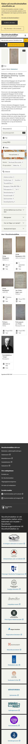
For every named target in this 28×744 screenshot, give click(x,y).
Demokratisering (8, 192)
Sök (26, 40)
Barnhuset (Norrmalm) (15, 162)
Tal (16, 189)
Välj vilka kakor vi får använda (12, 28)
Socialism (17, 180)
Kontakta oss (5, 474)
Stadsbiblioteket (5, 462)
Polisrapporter (8, 189)
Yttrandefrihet (8, 183)
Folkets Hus (16, 165)
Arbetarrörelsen (8, 177)
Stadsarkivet (14, 69)
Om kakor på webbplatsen (8, 485)
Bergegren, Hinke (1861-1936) (11, 186)
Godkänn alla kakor (9, 22)
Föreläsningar (7, 180)
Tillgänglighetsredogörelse (8, 481)
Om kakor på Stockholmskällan (10, 17)
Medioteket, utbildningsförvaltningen (11, 451)
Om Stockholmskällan (7, 478)
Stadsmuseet (5, 454)
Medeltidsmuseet (6, 458)
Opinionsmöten (8, 198)
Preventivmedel (8, 195)
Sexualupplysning (9, 201)
